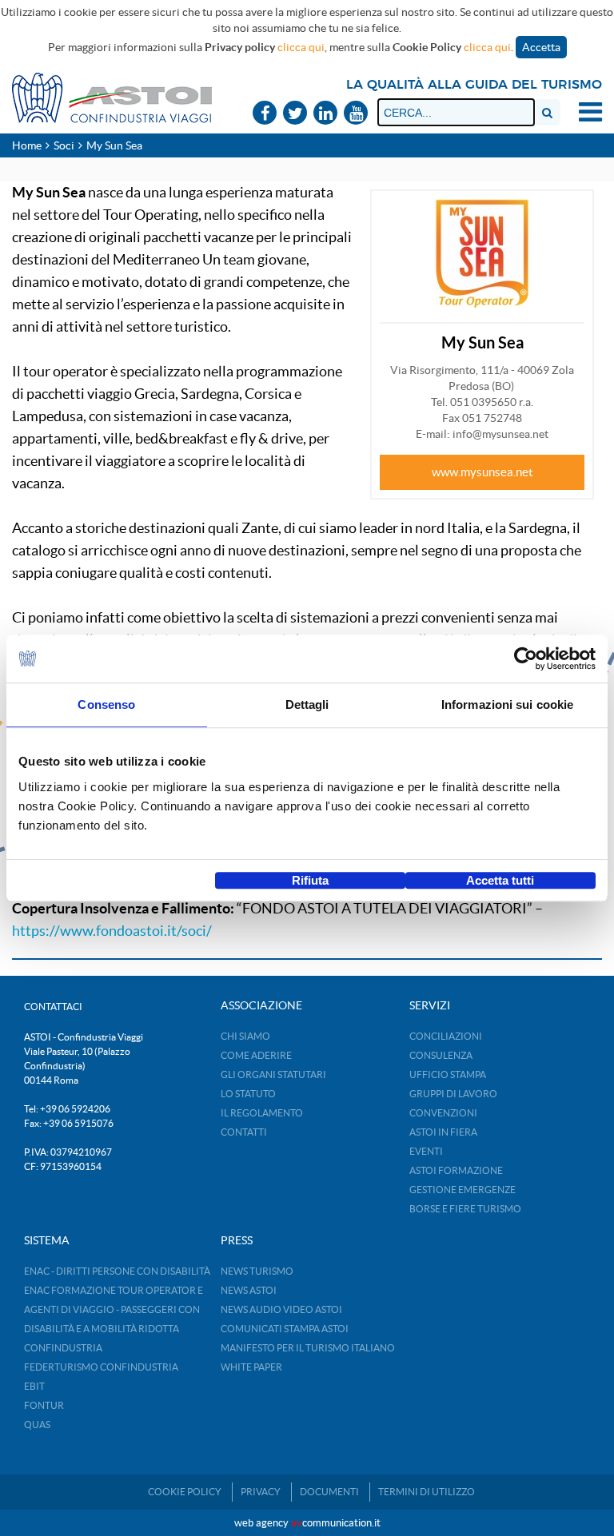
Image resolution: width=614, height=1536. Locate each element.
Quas (37, 1424)
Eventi (426, 1151)
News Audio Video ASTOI (281, 1309)
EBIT (34, 1386)
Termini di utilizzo (426, 1491)
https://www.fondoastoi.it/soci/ (112, 930)
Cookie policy (184, 1491)
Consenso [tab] (106, 704)
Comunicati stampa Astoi (285, 1328)
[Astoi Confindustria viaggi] (112, 96)
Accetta (541, 47)
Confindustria (63, 1348)
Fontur (44, 1405)
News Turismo (257, 1271)
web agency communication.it (307, 1523)
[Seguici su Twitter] (295, 114)
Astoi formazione (456, 1170)
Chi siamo (245, 1036)
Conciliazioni (445, 1036)
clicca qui (301, 47)
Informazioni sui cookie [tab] (507, 704)
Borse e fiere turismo (465, 1209)
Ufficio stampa (447, 1074)
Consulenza (440, 1055)
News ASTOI (249, 1290)
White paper (251, 1367)
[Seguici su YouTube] (356, 114)
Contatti (244, 1132)
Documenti (329, 1491)
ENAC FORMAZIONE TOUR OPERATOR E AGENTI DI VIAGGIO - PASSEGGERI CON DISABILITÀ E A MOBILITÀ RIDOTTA (113, 1309)
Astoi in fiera (443, 1132)
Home (27, 145)
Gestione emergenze (462, 1189)
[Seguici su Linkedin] (325, 114)
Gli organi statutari (273, 1074)
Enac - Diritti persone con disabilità (117, 1271)
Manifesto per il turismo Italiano (308, 1348)
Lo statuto (248, 1093)
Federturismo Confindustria (101, 1367)
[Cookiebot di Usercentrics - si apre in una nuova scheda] (526, 659)
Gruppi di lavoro (453, 1093)
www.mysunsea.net (482, 472)
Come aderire (256, 1055)
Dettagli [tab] (307, 704)
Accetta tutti (500, 880)
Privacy (261, 1491)
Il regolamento (262, 1113)
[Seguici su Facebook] (265, 114)
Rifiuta (310, 880)
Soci (64, 145)
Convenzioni (443, 1113)
